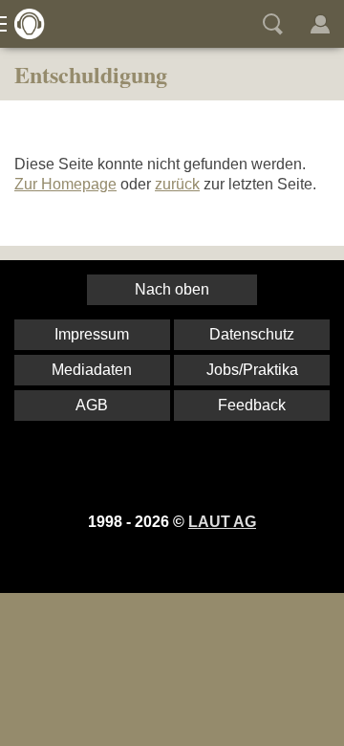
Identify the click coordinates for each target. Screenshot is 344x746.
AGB (91, 405)
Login (320, 24)
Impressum (91, 334)
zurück (177, 184)
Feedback (252, 405)
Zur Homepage (65, 184)
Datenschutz (251, 334)
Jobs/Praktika (252, 370)
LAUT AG (222, 522)
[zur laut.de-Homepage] (24, 24)
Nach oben (172, 289)
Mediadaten (92, 370)
